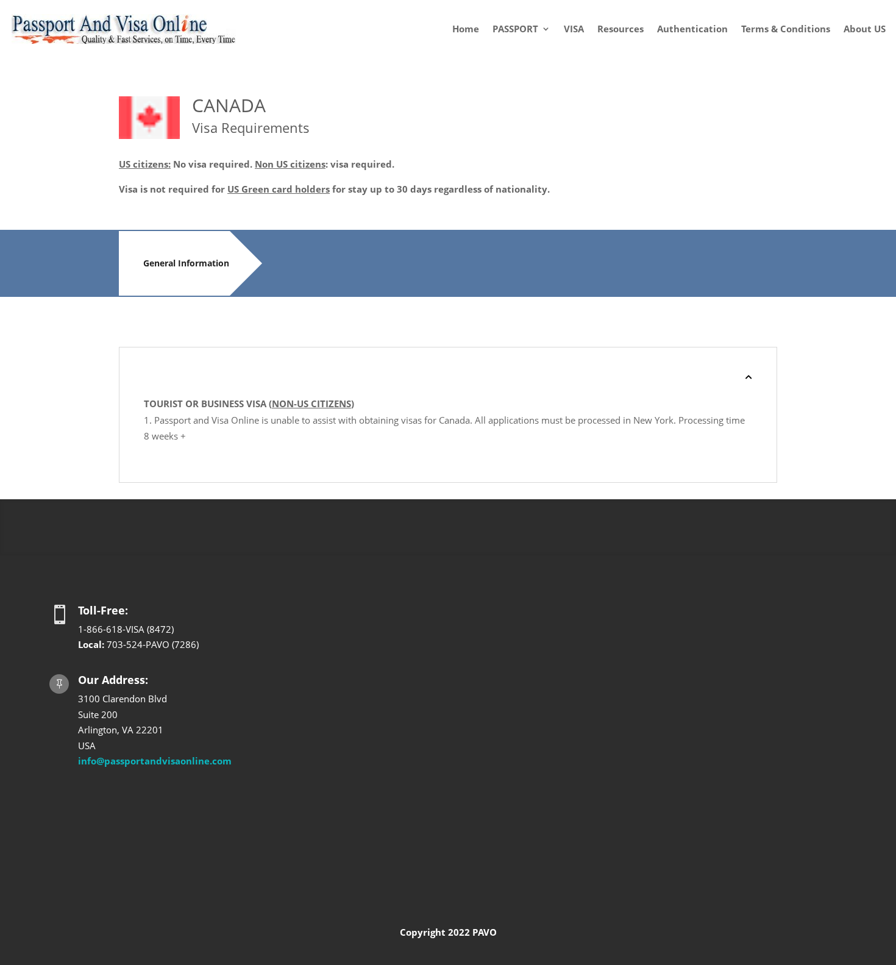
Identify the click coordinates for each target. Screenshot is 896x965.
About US (865, 29)
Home (465, 29)
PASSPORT (515, 29)
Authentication (692, 29)
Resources (620, 29)
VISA (574, 29)
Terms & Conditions (785, 29)
